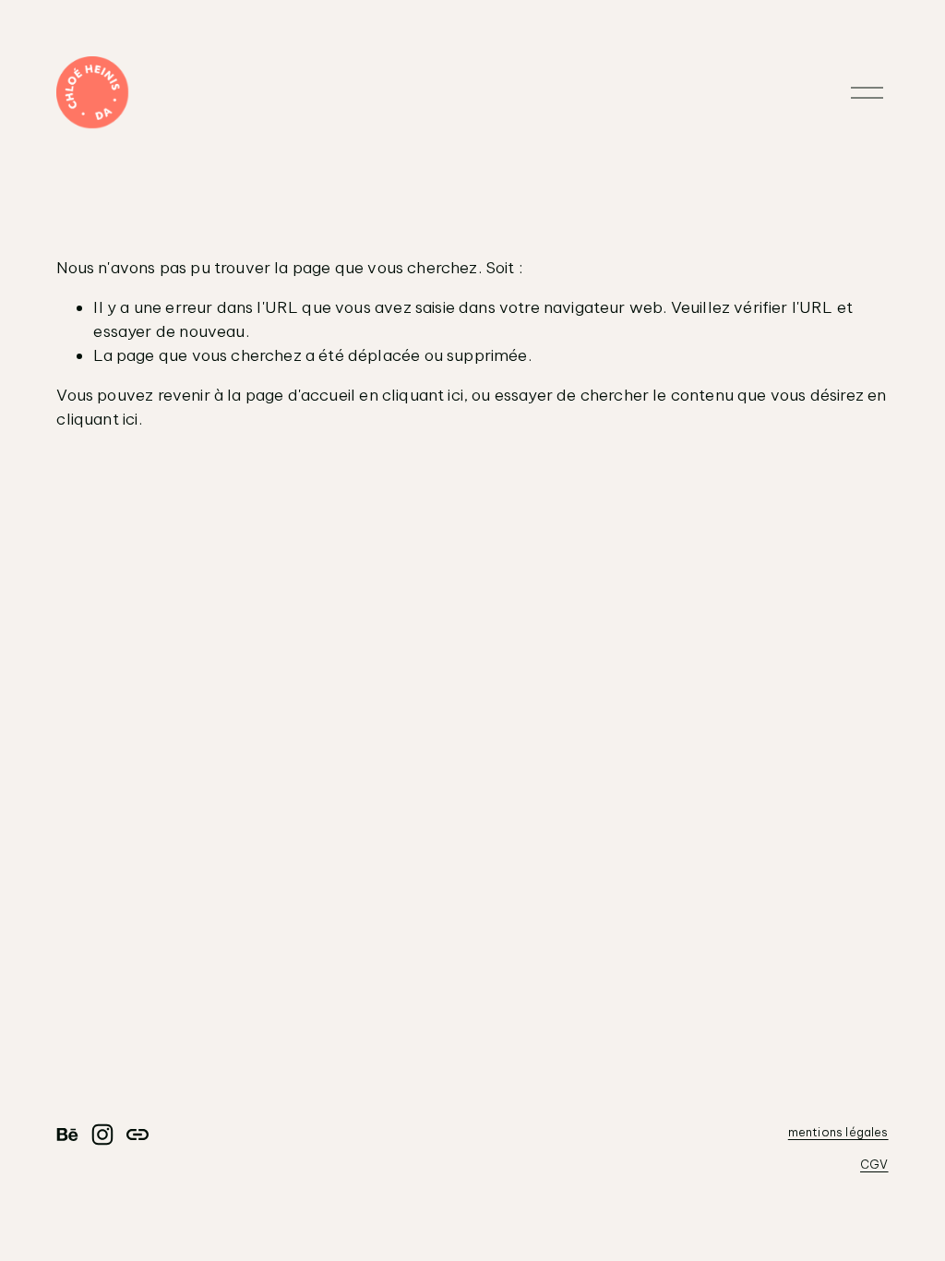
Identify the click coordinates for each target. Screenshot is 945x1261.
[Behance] (67, 1134)
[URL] (137, 1134)
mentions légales (838, 1131)
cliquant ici (422, 395)
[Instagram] (102, 1134)
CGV (874, 1164)
